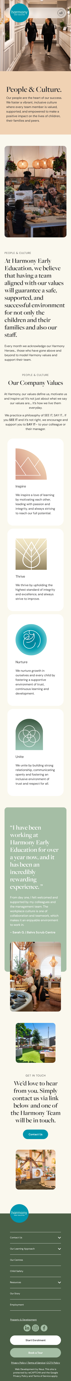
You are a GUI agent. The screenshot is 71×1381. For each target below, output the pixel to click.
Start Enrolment (36, 1340)
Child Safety (16, 1271)
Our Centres (16, 1260)
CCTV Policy (53, 1363)
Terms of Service (42, 1376)
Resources (15, 1282)
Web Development (25, 1369)
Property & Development (23, 1320)
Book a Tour (35, 1353)
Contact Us (35, 1134)
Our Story (15, 1294)
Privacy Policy (20, 1376)
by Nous (39, 1369)
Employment (17, 1305)
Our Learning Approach (22, 1249)
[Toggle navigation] (61, 12)
